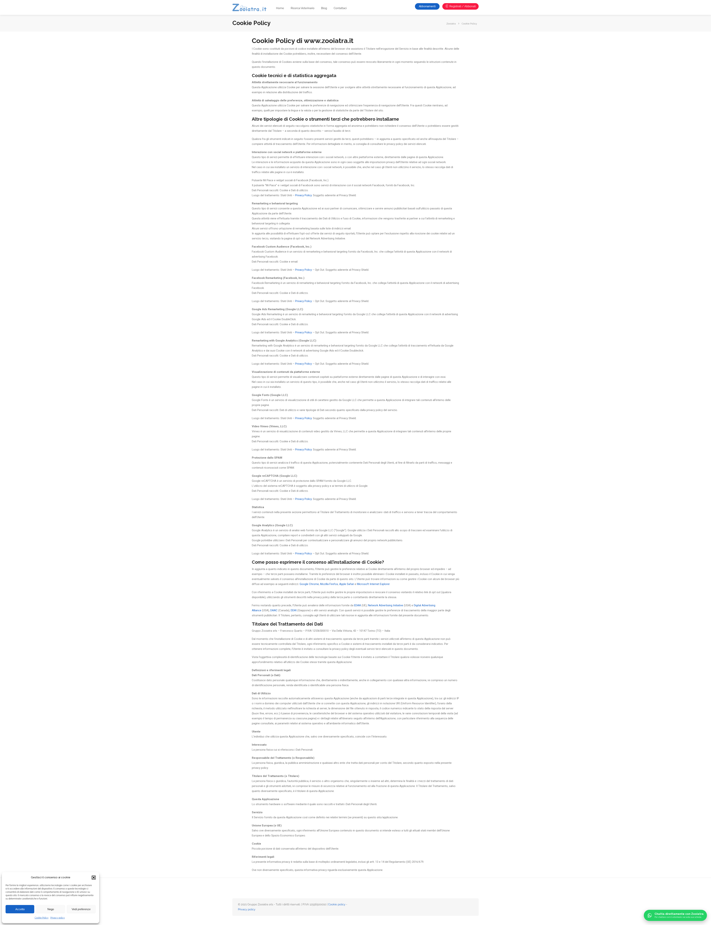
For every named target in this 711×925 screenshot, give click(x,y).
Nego (50, 909)
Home (280, 8)
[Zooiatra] (251, 8)
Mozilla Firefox (329, 584)
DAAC (274, 610)
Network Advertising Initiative (385, 605)
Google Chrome (309, 584)
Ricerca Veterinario (302, 8)
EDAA (357, 605)
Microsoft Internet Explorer (373, 584)
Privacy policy (57, 917)
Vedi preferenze (81, 909)
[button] (94, 877)
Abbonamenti (427, 6)
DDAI (294, 610)
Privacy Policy (303, 195)
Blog (324, 8)
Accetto (20, 909)
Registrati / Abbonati (462, 6)
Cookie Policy (42, 917)
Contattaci (340, 8)
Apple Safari (346, 584)
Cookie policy (336, 904)
